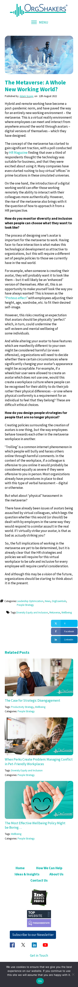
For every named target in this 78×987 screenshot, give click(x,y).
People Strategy (25, 605)
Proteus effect (16, 298)
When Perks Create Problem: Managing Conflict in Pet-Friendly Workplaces (39, 761)
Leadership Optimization (30, 601)
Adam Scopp (26, 96)
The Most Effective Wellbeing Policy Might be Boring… (35, 825)
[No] (73, 974)
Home (20, 868)
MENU (43, 22)
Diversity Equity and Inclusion (32, 612)
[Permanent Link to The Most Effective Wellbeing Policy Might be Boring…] (39, 783)
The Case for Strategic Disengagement (32, 700)
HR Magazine (18, 152)
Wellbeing (66, 612)
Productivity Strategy (22, 707)
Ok (40, 981)
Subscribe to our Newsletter (33, 934)
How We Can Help (49, 868)
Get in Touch (39, 955)
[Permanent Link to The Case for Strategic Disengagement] (39, 661)
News (47, 601)
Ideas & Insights (27, 874)
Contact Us (39, 880)
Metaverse (54, 612)
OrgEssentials (59, 601)
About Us (56, 874)
